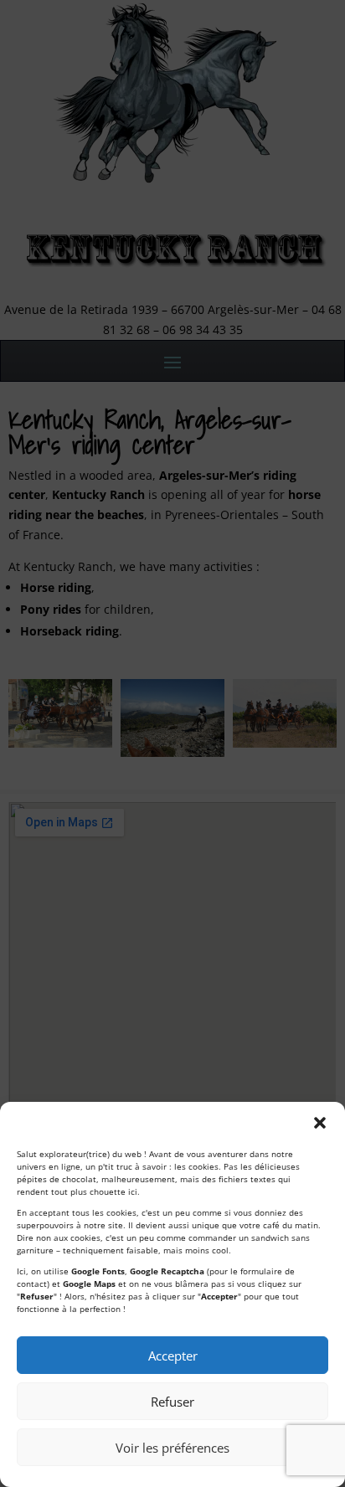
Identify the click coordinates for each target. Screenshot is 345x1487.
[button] (320, 1122)
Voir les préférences (172, 1447)
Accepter (173, 1355)
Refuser (172, 1401)
